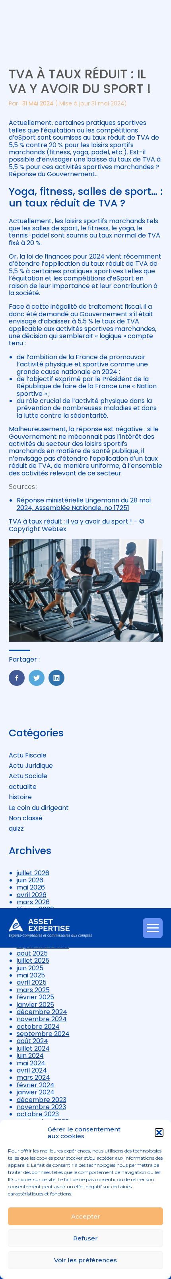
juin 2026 (30, 880)
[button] (159, 1133)
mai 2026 (31, 887)
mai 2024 (31, 1063)
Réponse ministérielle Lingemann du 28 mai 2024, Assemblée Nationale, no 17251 (84, 504)
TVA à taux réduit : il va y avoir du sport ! (70, 521)
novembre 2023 (41, 1107)
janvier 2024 (35, 1092)
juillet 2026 (33, 873)
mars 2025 (33, 990)
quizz (16, 828)
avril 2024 (32, 1070)
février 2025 (35, 997)
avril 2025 (32, 982)
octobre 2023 (38, 1114)
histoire (20, 797)
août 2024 (32, 1040)
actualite (23, 786)
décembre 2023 (41, 1099)
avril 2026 (32, 894)
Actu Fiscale (28, 755)
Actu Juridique (31, 765)
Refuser (85, 1238)
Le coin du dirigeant (39, 807)
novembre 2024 (42, 1019)
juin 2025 (30, 968)
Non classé (26, 818)
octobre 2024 (38, 1026)
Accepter (85, 1216)
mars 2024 (33, 1077)
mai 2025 (31, 975)
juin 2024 (30, 1055)
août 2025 (32, 953)
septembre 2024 (43, 1033)
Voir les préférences (85, 1260)
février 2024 (35, 1085)
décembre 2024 (42, 1011)
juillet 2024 (33, 1048)
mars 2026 (33, 902)
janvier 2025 (35, 1004)
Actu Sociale (28, 776)
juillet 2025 (33, 960)
